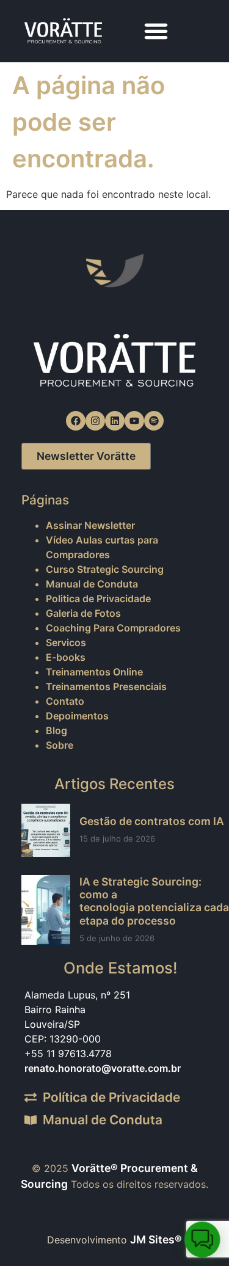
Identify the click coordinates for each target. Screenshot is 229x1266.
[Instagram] (95, 421)
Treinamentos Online (94, 672)
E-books (65, 657)
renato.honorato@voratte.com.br (102, 1068)
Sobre (59, 745)
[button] (156, 31)
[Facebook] (75, 421)
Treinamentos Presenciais (106, 686)
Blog (56, 730)
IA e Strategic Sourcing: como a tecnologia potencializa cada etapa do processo (154, 901)
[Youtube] (134, 421)
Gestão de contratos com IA (151, 821)
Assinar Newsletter (90, 525)
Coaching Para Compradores (113, 628)
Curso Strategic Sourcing (105, 569)
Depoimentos (77, 716)
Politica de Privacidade (98, 598)
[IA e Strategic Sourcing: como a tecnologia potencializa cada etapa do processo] (45, 910)
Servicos (66, 642)
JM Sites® (156, 1239)
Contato (65, 701)
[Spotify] (154, 421)
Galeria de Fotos (83, 613)
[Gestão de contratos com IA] (45, 830)
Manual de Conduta (92, 584)
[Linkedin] (115, 421)
